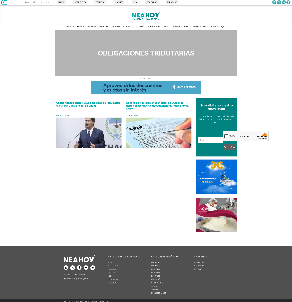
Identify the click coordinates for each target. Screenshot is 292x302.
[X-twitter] (279, 2)
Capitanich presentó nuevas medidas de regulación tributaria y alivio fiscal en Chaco (88, 104)
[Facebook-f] (288, 2)
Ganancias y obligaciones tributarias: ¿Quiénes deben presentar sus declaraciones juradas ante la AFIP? (157, 105)
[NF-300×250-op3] (216, 231)
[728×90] (146, 93)
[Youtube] (284, 2)
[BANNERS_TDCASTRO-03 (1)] (216, 192)
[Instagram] (274, 2)
